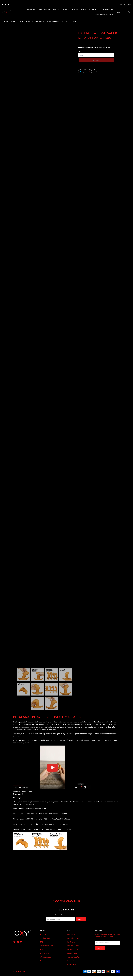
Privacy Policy (72, 961)
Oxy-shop (21, 971)
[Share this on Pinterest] (90, 71)
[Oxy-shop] (7, 12)
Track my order (45, 938)
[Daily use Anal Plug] (52, 789)
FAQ (41, 942)
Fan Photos (71, 942)
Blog (41, 949)
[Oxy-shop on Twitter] (2, 4)
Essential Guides (73, 946)
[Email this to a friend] (95, 71)
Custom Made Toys (73, 957)
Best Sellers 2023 (73, 938)
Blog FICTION (44, 953)
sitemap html (71, 965)
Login (123, 4)
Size (79, 51)
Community (44, 961)
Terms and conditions (47, 946)
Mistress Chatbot (73, 949)
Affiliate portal (72, 953)
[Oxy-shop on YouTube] (5, 4)
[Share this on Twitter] (80, 71)
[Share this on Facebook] (85, 71)
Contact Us (71, 934)
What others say (45, 957)
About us (43, 934)
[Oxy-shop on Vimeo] (8, 4)
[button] (79, 9)
